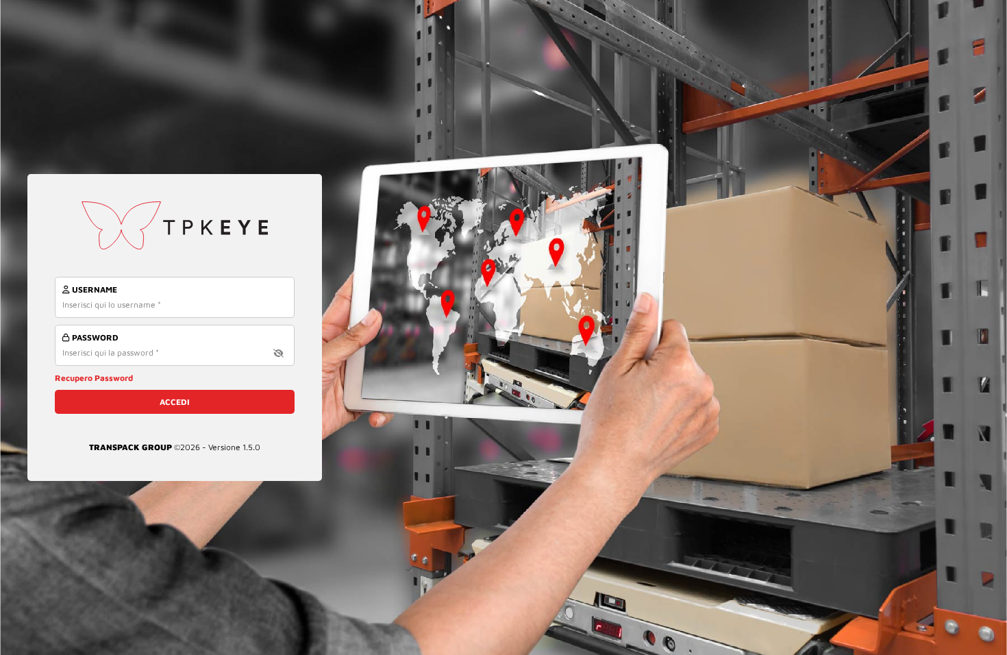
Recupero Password (94, 378)
